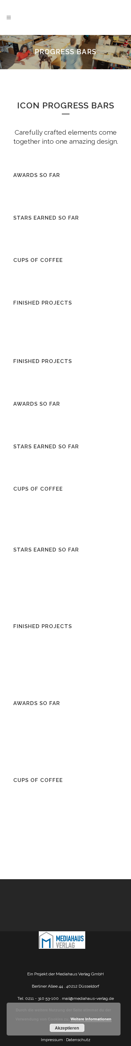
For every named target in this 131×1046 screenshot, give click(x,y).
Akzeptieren (67, 1028)
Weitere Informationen (91, 1019)
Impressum (52, 1039)
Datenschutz (78, 1039)
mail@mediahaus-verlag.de (88, 998)
